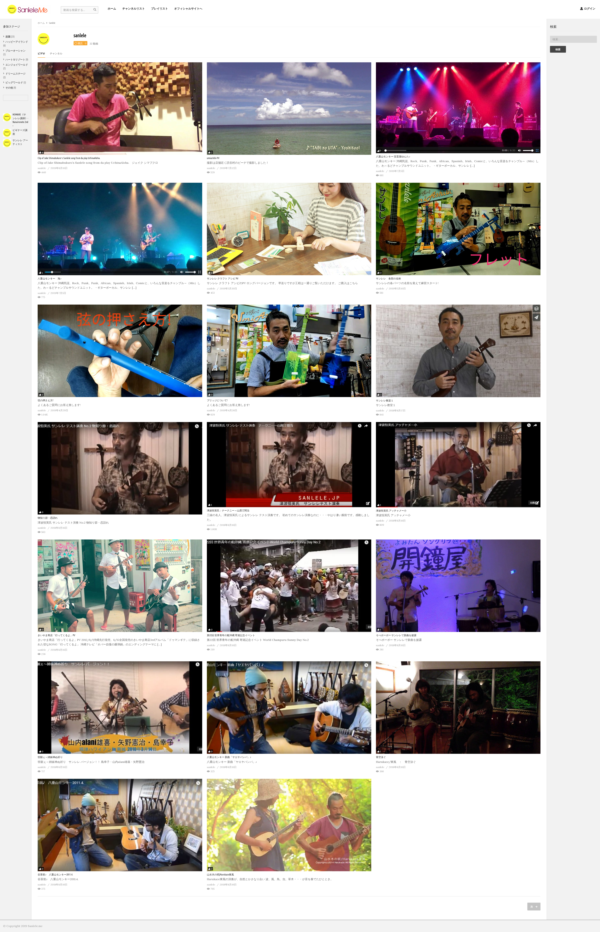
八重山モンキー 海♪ (49, 278)
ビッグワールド (14, 82)
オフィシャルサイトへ (188, 8)
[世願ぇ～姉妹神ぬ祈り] (120, 707)
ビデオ (41, 53)
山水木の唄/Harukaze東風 (220, 874)
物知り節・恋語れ (48, 517)
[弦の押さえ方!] (120, 351)
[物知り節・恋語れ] (120, 468)
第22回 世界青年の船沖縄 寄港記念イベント (231, 635)
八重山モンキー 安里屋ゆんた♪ (393, 156)
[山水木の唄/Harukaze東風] (289, 825)
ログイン (589, 8)
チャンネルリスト (133, 8)
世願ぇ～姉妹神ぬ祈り (50, 757)
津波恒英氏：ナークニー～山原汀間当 (228, 510)
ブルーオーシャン (15, 50)
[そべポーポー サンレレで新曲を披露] (458, 585)
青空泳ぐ (381, 757)
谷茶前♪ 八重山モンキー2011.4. (55, 874)
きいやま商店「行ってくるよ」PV (56, 635)
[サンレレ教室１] (458, 351)
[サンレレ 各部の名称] (458, 229)
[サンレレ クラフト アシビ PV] (289, 229)
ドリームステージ (15, 73)
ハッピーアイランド (16, 41)
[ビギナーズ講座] (7, 133)
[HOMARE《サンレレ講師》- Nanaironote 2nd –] (7, 117)
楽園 (7, 36)
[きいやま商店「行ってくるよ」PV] (120, 585)
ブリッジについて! (217, 400)
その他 (9, 87)
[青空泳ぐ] (458, 707)
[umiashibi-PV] (289, 108)
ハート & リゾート (15, 59)
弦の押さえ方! (45, 400)
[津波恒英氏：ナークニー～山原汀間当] (289, 464)
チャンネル (56, 53)
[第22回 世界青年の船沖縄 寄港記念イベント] (289, 585)
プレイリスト (159, 8)
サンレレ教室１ (384, 400)
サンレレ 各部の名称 (388, 278)
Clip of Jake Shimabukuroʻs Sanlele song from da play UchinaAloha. (69, 158)
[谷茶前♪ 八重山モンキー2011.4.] (120, 825)
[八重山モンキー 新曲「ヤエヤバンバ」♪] (289, 707)
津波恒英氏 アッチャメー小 (391, 510)
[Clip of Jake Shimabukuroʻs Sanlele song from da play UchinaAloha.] (120, 108)
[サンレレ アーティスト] (7, 143)
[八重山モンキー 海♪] (120, 229)
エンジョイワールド (16, 64)
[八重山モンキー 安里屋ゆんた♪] (458, 107)
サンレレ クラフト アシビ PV (222, 278)
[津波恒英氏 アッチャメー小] (458, 464)
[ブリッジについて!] (289, 351)
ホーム (112, 8)
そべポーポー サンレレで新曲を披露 (396, 635)
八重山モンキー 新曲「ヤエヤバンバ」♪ (229, 757)
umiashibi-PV (213, 158)
